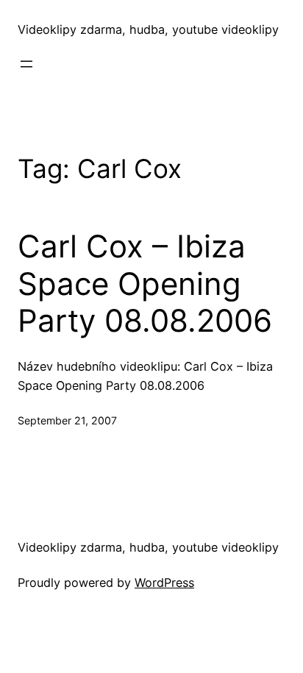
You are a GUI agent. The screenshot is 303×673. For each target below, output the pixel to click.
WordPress (164, 582)
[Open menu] (26, 64)
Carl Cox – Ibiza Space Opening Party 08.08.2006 (145, 283)
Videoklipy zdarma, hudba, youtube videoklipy (148, 29)
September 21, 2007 (67, 420)
